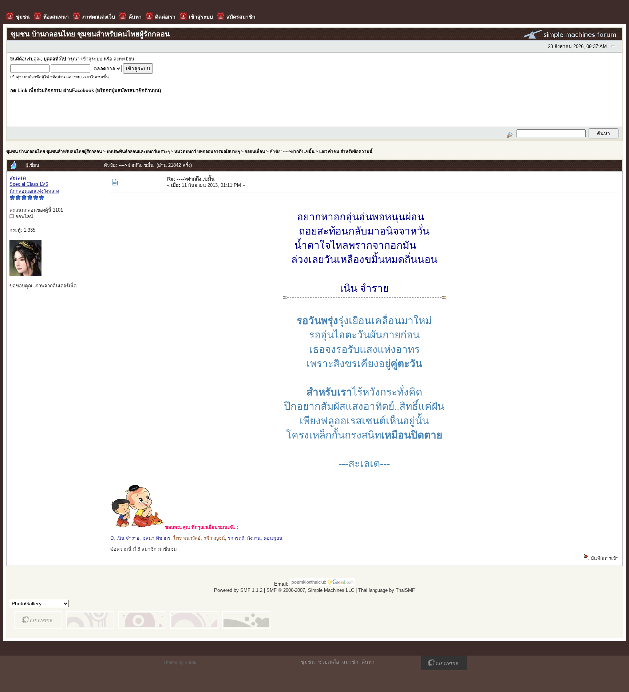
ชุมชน (308, 662)
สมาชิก (350, 662)
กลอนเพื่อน (255, 151)
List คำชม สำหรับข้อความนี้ (345, 151)
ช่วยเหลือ (328, 662)
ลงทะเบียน (124, 59)
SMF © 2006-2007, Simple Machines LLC (310, 590)
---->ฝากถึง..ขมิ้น (298, 151)
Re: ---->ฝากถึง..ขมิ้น (191, 179)
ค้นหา (368, 662)
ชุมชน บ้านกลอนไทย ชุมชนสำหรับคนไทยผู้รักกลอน (54, 151)
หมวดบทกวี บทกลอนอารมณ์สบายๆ (207, 151)
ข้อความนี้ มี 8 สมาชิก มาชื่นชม (143, 549)
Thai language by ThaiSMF (386, 590)
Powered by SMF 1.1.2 (238, 590)
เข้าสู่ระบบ (91, 59)
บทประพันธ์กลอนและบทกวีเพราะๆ (138, 151)
